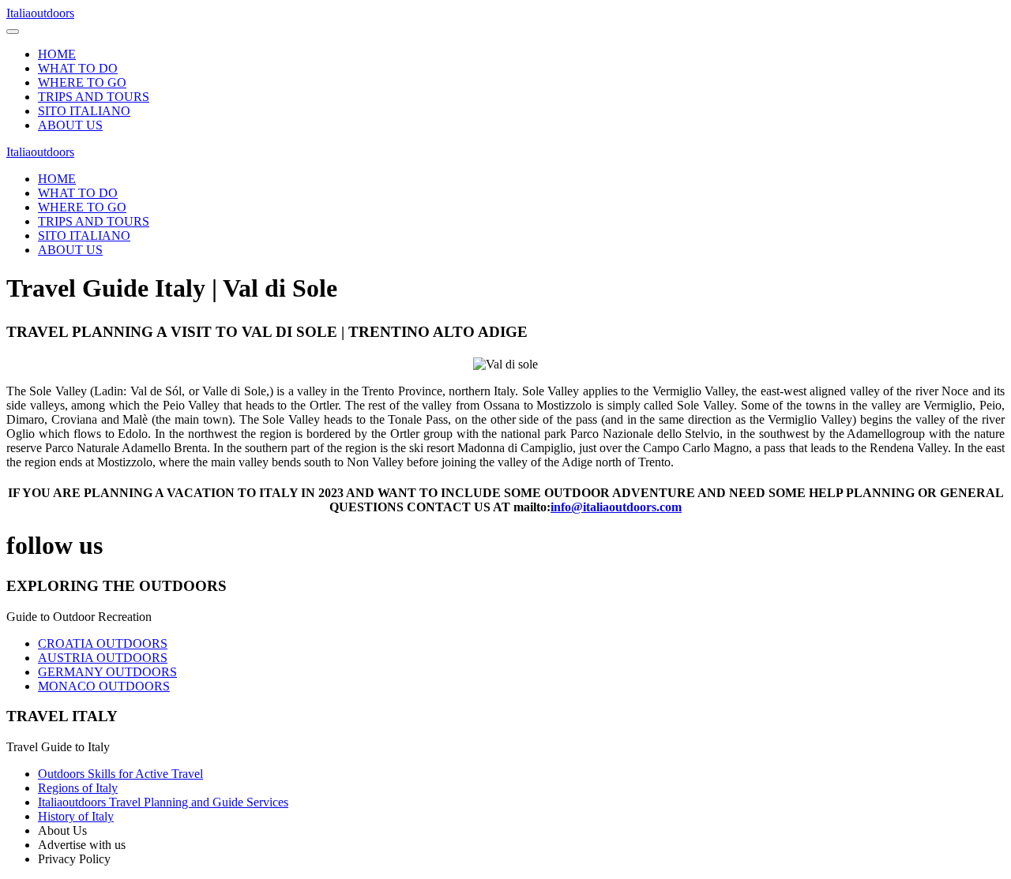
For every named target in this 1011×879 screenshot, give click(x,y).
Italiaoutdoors (40, 13)
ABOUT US (70, 125)
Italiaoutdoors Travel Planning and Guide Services (163, 802)
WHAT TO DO (78, 68)
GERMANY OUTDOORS (107, 672)
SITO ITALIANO (84, 111)
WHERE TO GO (82, 82)
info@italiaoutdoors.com (616, 507)
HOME (57, 54)
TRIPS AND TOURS (93, 96)
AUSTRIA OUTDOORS (102, 657)
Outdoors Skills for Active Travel (120, 773)
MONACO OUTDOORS (104, 686)
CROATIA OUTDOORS (102, 643)
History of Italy (76, 816)
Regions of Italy (78, 788)
